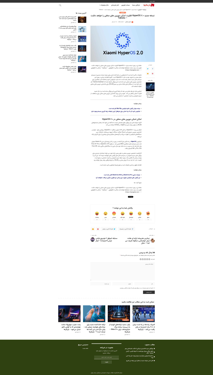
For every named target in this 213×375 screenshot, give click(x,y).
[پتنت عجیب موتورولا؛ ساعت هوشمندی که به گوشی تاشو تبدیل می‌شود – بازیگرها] (82, 69)
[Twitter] (148, 69)
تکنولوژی (122, 12)
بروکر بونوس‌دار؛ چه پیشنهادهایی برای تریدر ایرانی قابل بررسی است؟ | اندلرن (67, 28)
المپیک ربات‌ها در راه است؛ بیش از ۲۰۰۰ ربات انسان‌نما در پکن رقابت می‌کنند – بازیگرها (68, 37)
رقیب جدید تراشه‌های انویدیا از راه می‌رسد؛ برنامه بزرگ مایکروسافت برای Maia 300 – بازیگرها (67, 47)
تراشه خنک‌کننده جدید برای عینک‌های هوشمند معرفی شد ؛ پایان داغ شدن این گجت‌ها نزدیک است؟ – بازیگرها (67, 57)
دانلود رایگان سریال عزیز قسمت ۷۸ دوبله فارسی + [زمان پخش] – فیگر (139, 352)
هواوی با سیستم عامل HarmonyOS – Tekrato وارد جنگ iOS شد (150, 95)
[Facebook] (153, 69)
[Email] (148, 74)
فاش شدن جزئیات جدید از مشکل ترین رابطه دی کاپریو (139, 361)
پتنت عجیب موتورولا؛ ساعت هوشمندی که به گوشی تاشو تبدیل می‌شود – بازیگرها (67, 68)
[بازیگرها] (148, 5)
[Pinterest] (153, 74)
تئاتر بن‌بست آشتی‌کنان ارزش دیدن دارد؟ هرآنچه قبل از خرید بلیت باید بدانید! (67, 18)
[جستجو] (60, 5)
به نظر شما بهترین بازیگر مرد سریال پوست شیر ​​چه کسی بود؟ (139, 356)
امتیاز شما (153, 259)
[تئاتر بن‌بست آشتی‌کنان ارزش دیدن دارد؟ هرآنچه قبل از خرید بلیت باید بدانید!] (82, 20)
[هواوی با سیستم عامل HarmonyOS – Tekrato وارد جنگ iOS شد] (150, 86)
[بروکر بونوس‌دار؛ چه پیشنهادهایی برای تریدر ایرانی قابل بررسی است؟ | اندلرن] (82, 29)
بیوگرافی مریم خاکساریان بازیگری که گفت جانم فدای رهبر (139, 349)
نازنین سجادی (128, 21)
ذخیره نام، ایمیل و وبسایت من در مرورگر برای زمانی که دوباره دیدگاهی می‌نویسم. (136, 288)
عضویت (106, 362)
